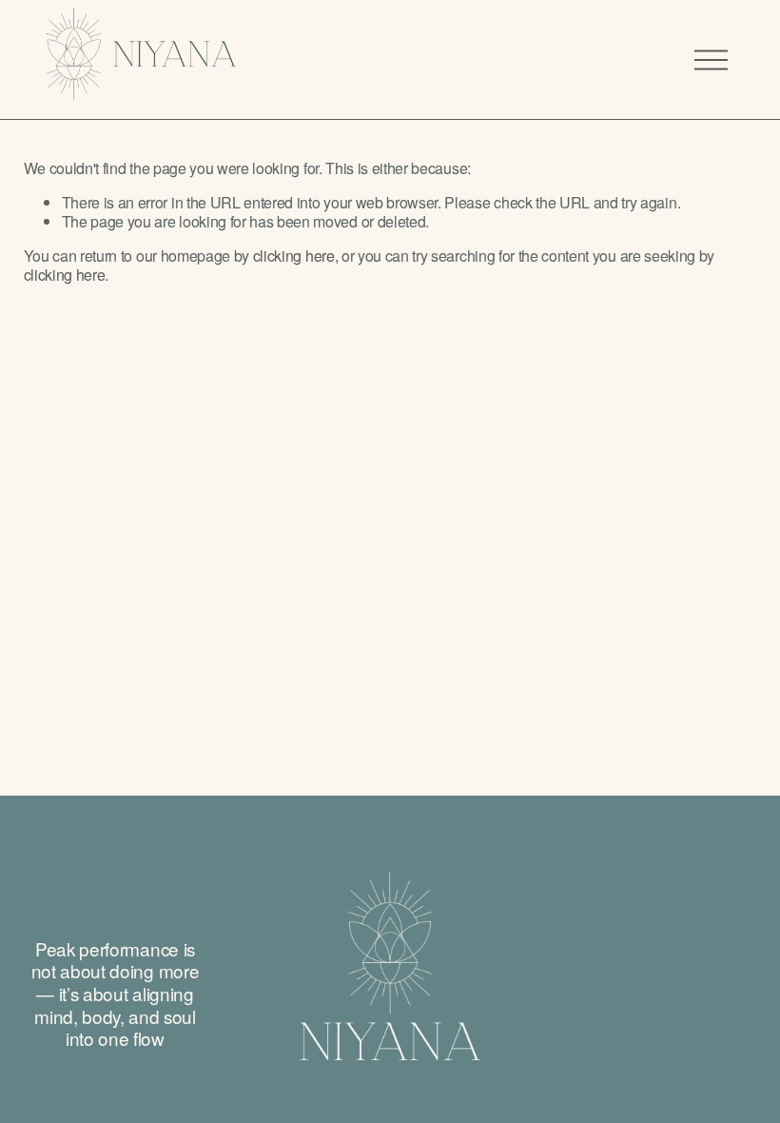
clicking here (294, 255)
